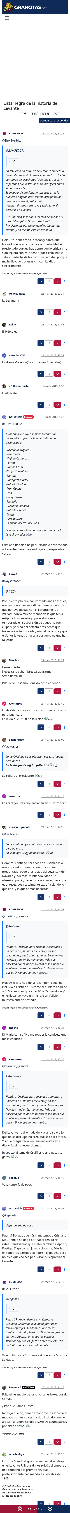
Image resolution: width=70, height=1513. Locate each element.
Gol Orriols (15, 417)
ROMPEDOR (16, 133)
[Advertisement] (35, 62)
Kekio (12, 324)
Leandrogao (16, 739)
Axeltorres (15, 703)
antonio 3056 (17, 355)
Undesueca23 (17, 293)
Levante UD (10, 114)
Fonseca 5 (15, 1387)
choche (13, 1027)
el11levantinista (19, 386)
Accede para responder (54, 120)
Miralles (14, 660)
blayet (13, 574)
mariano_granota (19, 827)
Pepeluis (14, 1177)
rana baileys (16, 1454)
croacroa (14, 796)
